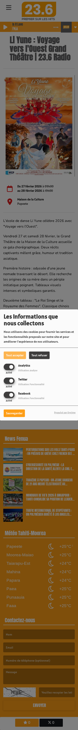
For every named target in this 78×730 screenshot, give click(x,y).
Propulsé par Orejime (65, 412)
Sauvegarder (14, 413)
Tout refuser (39, 355)
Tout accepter (15, 355)
